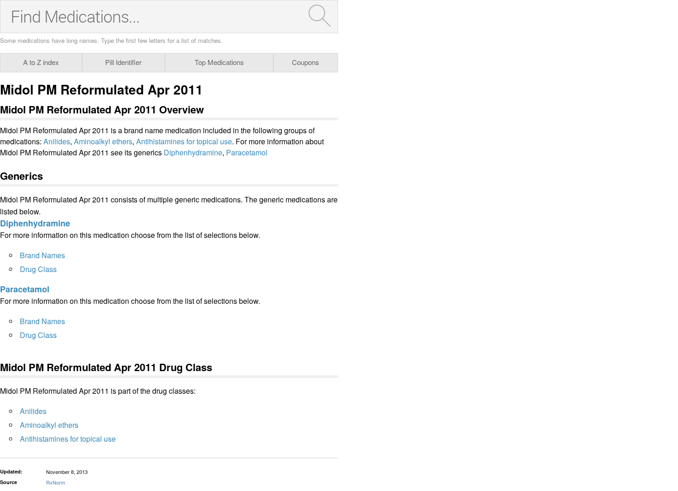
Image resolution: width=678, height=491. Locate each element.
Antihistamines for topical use (184, 141)
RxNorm (55, 482)
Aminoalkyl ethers (103, 141)
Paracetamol (247, 152)
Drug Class (38, 269)
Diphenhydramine (193, 152)
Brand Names (42, 255)
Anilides (56, 141)
